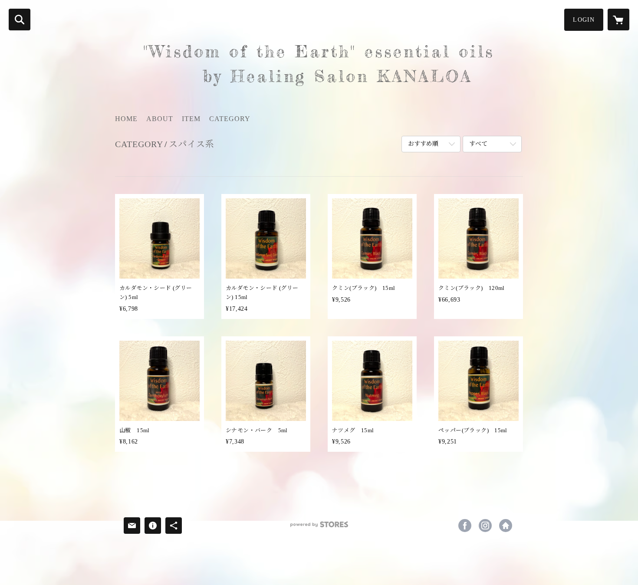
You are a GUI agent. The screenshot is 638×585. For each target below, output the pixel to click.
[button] (583, 20)
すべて (478, 144)
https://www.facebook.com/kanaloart (464, 525)
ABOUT (159, 118)
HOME (126, 118)
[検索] (19, 19)
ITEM (191, 118)
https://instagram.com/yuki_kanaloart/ (485, 525)
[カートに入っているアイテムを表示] (618, 19)
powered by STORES (319, 527)
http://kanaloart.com (505, 525)
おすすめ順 (423, 144)
